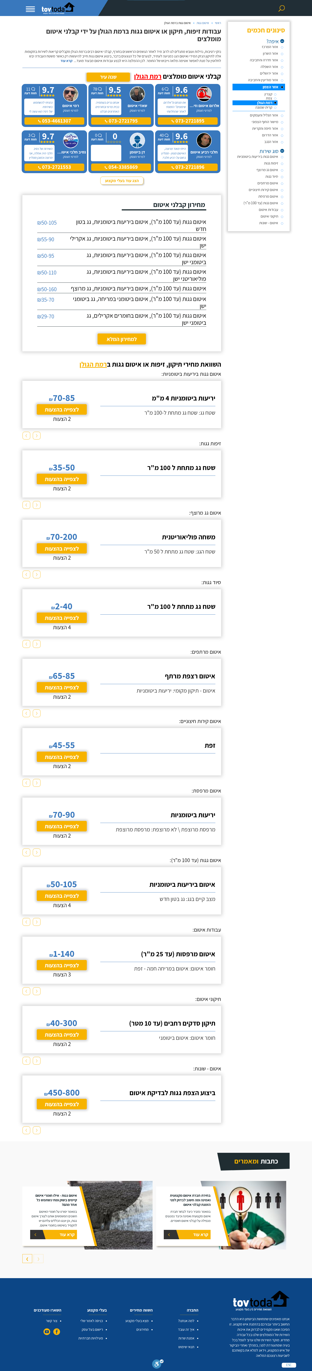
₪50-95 (45, 255)
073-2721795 (123, 120)
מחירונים (142, 1329)
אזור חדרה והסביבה (264, 59)
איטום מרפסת (268, 196)
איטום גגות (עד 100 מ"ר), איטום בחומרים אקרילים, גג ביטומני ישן (146, 319)
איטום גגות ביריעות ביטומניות (257, 156)
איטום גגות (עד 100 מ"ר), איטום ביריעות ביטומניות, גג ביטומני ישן (146, 258)
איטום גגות (203, 23)
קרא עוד (66, 61)
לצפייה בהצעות (62, 409)
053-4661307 (56, 120)
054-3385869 (122, 167)
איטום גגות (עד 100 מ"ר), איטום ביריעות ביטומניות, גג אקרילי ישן (138, 242)
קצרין (268, 94)
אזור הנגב (271, 141)
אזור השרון (270, 53)
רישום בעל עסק (92, 1329)
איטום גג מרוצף (267, 169)
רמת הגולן (264, 102)
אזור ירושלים (269, 73)
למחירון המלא (122, 339)
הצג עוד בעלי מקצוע (122, 180)
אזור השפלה (269, 66)
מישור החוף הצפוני (265, 121)
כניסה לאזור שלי (91, 1320)
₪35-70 (45, 299)
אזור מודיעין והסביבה (263, 79)
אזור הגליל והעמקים (264, 115)
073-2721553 (56, 167)
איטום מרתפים (267, 182)
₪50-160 (47, 289)
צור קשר (51, 1320)
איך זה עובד (186, 1329)
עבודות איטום (268, 209)
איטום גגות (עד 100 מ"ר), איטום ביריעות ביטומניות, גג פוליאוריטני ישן (146, 275)
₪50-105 (47, 222)
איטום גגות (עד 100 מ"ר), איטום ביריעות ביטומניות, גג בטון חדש (141, 225)
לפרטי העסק (204, 110)
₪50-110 (46, 272)
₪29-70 (45, 316)
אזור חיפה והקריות (265, 128)
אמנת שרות (186, 1338)
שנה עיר (108, 76)
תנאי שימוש (186, 1346)
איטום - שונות (268, 222)
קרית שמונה (263, 107)
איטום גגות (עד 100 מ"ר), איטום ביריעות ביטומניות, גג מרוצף (138, 288)
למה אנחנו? (186, 1320)
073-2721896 (189, 167)
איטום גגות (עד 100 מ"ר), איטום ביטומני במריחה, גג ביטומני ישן (139, 302)
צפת (269, 98)
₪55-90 (45, 239)
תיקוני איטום (269, 216)
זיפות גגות (271, 163)
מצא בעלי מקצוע (137, 1320)
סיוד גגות (271, 176)
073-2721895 (189, 120)
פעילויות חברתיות (90, 1338)
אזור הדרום (270, 134)
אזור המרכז (270, 46)
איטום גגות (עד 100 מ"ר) (260, 202)
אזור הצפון (270, 86)
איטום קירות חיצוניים (263, 189)
